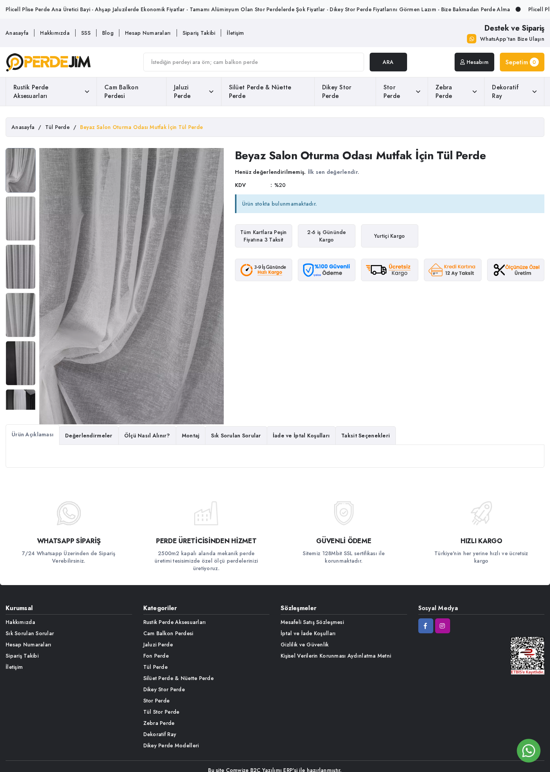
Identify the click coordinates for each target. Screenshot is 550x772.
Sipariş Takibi (199, 33)
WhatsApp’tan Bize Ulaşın (512, 39)
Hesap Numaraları (148, 33)
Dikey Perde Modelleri (171, 745)
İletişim (235, 33)
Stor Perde (392, 91)
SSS (86, 33)
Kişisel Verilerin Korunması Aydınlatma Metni (336, 655)
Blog (107, 33)
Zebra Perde (444, 91)
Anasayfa (17, 33)
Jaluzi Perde (182, 91)
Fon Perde (156, 655)
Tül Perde (155, 667)
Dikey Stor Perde (337, 91)
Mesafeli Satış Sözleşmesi (312, 622)
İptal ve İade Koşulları (308, 633)
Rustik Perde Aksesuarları (30, 91)
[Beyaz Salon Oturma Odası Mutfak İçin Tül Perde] (21, 170)
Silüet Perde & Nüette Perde (260, 91)
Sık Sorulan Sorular (30, 633)
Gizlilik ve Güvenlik (305, 644)
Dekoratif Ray (505, 91)
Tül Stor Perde (161, 712)
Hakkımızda (55, 33)
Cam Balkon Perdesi (121, 91)
